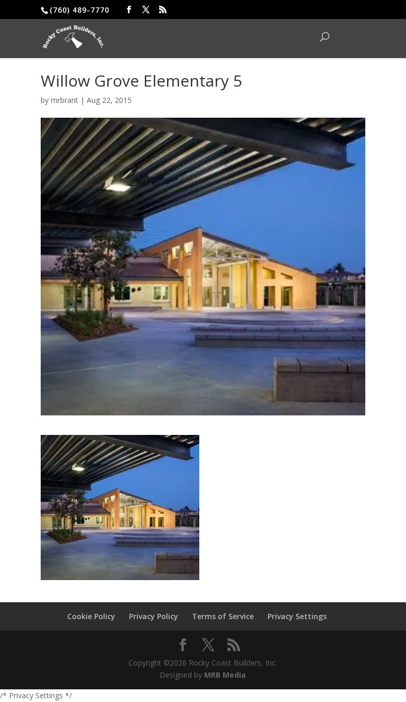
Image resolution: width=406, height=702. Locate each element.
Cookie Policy (91, 616)
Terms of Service (223, 616)
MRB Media (225, 675)
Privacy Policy (153, 616)
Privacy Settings (297, 616)
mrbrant (64, 100)
